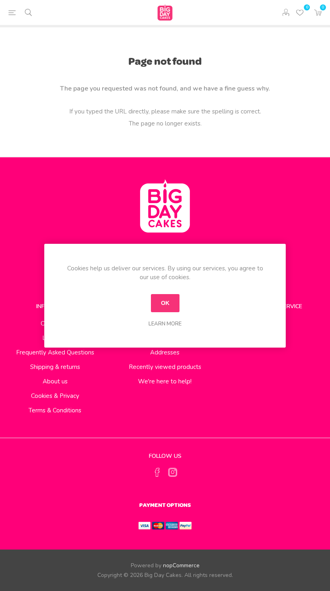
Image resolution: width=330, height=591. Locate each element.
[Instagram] (172, 472)
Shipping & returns (55, 367)
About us (55, 381)
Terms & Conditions (55, 410)
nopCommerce (181, 565)
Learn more (165, 323)
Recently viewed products (165, 367)
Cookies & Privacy (55, 396)
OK (165, 303)
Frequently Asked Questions (55, 352)
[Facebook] (157, 472)
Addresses (164, 352)
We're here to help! (165, 381)
